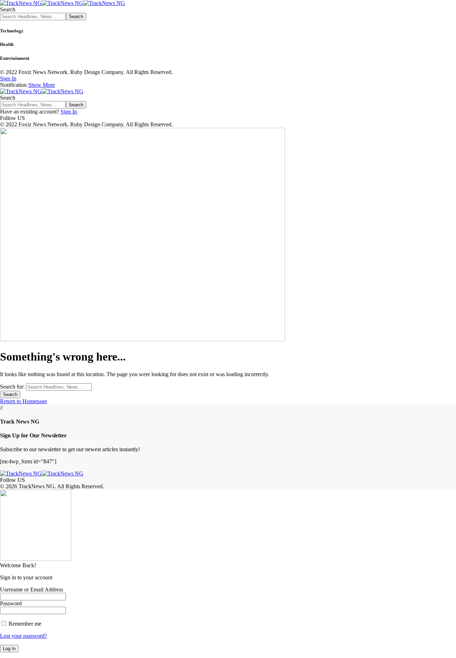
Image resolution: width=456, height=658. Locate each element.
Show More (41, 85)
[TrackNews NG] (62, 3)
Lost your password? (23, 636)
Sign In (69, 112)
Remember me (24, 624)
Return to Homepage (23, 401)
